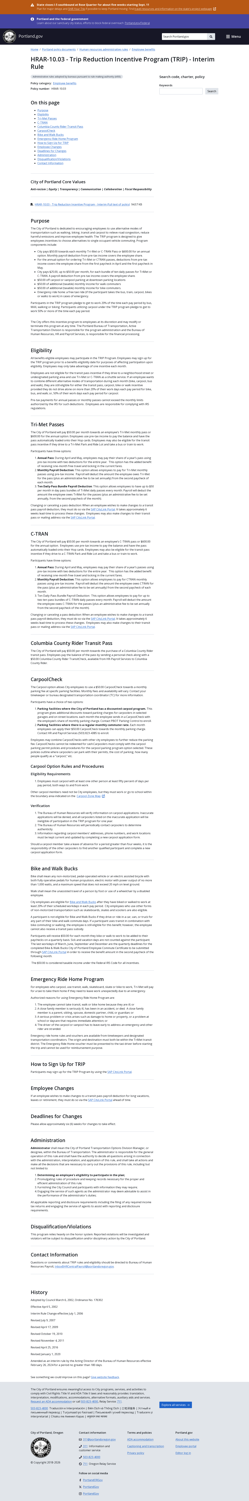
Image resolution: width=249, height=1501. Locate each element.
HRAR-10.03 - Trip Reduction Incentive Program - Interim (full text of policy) (82, 204)
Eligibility (43, 114)
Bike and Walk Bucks (50, 135)
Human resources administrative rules (103, 49)
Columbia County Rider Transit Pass (60, 126)
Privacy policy (135, 1453)
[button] (233, 36)
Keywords (165, 85)
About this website (187, 1439)
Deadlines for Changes (51, 151)
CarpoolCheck (46, 131)
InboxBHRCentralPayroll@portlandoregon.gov (84, 1266)
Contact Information (50, 163)
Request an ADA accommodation (51, 1401)
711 (119, 1401)
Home (34, 49)
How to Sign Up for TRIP (53, 143)
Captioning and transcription (145, 1446)
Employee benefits (143, 49)
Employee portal (185, 1446)
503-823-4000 (89, 1401)
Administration (46, 155)
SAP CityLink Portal (103, 509)
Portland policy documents (59, 49)
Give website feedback (105, 1377)
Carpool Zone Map (89, 796)
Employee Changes (49, 147)
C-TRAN (42, 122)
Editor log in (183, 1453)
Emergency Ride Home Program (57, 139)
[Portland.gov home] (23, 36)
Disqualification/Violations (54, 159)
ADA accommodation (140, 1439)
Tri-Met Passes (47, 118)
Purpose (42, 110)
